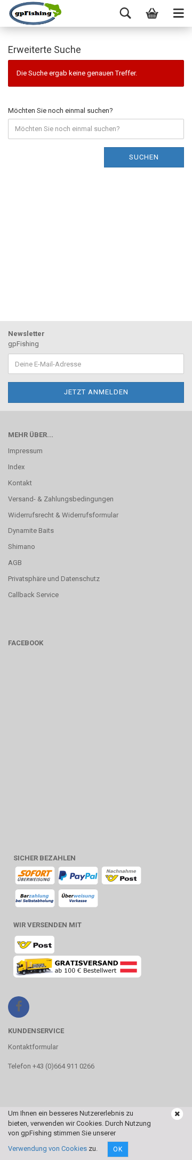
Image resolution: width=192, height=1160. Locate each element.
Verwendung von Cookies (47, 1148)
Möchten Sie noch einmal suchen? (60, 110)
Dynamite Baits (31, 530)
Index (16, 467)
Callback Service (33, 595)
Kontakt (20, 483)
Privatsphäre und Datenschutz (54, 579)
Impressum (25, 451)
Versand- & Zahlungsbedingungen (61, 499)
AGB (15, 563)
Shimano (21, 547)
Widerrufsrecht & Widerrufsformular (63, 515)
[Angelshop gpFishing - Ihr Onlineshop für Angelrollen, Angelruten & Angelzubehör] (34, 13)
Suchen (144, 157)
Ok (118, 1149)
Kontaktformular (33, 1047)
